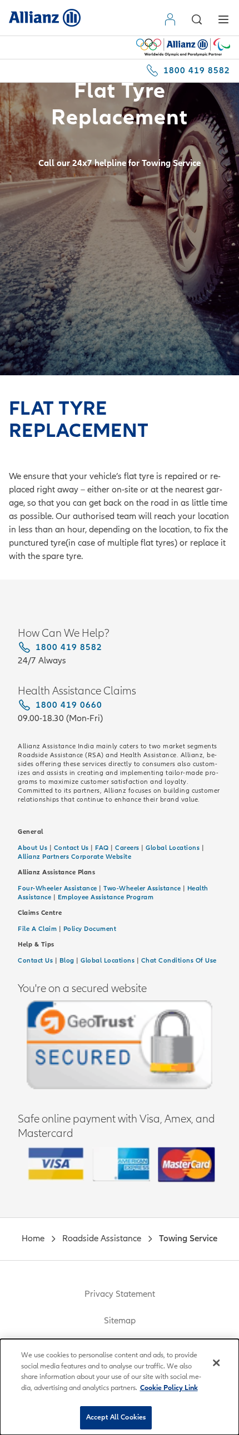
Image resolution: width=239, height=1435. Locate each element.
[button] (196, 19)
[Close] (216, 1363)
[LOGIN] (172, 19)
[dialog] (119, 1387)
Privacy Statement (119, 1294)
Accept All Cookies (116, 1417)
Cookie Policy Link (169, 1387)
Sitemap (120, 1320)
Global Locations (108, 960)
